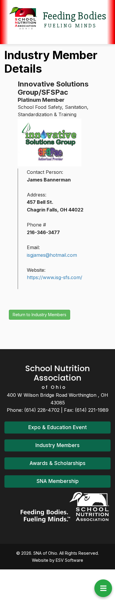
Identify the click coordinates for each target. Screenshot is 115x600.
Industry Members (57, 445)
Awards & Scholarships (57, 463)
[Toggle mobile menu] (103, 588)
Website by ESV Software (57, 560)
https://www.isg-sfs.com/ (54, 277)
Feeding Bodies (74, 16)
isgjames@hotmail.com (52, 255)
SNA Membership (58, 481)
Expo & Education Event (57, 427)
